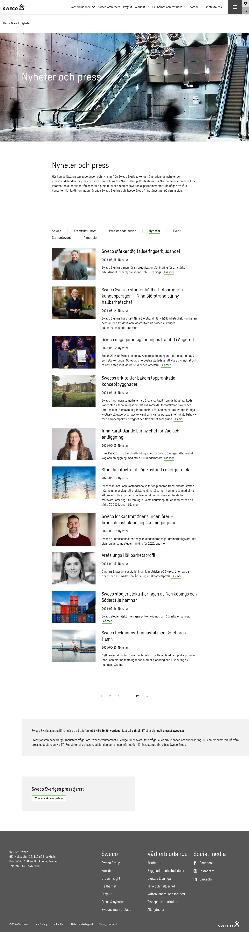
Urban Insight (111, 878)
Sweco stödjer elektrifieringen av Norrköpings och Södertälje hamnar (149, 597)
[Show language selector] (245, 3)
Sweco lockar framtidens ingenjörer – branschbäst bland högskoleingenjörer (139, 519)
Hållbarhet (109, 886)
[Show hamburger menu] (235, 7)
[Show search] (245, 10)
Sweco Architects (109, 7)
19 (137, 696)
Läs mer (169, 272)
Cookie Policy (59, 924)
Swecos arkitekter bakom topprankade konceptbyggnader (138, 381)
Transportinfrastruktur (163, 902)
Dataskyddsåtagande (82, 924)
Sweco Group (177, 744)
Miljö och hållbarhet (161, 886)
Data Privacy (40, 924)
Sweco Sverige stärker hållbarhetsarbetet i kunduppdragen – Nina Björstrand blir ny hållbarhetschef (142, 296)
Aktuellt (140, 7)
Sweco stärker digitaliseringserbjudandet (141, 251)
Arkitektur (154, 863)
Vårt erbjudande (81, 7)
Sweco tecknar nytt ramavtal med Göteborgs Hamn (144, 636)
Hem (5, 23)
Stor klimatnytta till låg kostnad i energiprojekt (146, 469)
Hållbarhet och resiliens (167, 7)
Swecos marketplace (116, 909)
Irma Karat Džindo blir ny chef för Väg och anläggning (140, 434)
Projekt (127, 7)
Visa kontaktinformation (49, 798)
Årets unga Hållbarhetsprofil (128, 555)
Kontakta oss (213, 7)
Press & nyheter (113, 902)
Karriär (194, 7)
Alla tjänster (155, 909)
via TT (60, 744)
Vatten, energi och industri (166, 894)
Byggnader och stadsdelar (165, 870)
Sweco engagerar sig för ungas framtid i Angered (148, 339)
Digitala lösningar (159, 878)
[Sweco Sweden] (14, 7)
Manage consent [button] (108, 924)
